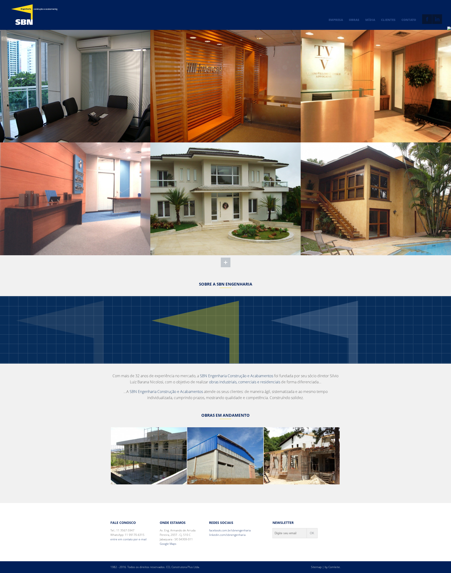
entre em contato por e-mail (128, 539)
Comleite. (334, 567)
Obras (354, 20)
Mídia (370, 20)
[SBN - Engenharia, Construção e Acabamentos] (34, 14)
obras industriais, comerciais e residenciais (244, 382)
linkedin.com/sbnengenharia (227, 535)
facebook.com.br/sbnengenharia (230, 530)
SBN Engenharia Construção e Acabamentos (236, 375)
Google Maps (168, 544)
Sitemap (316, 567)
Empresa (336, 20)
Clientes (388, 20)
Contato (408, 20)
